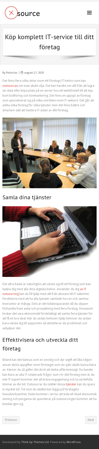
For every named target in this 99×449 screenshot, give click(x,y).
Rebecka (11, 72)
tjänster (71, 384)
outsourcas (10, 86)
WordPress (73, 442)
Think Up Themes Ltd (35, 442)
